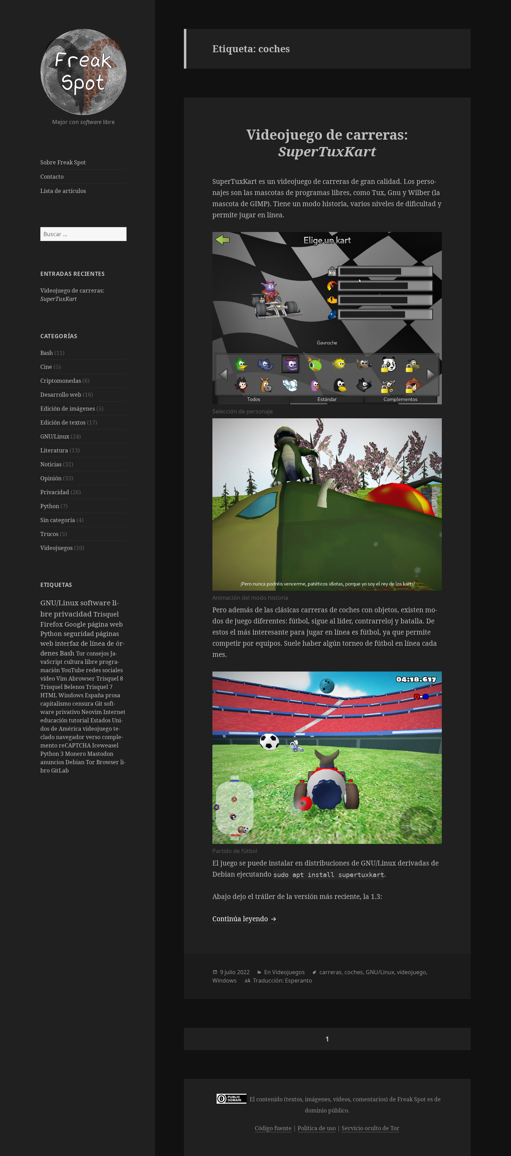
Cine (46, 367)
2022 (243, 972)
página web (105, 624)
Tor (81, 653)
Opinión (51, 478)
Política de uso (317, 1128)
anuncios (52, 762)
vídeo (48, 678)
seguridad (80, 633)
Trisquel (106, 614)
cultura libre (81, 662)
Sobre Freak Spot (63, 162)
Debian (75, 762)
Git (99, 703)
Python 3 (52, 754)
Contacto (52, 176)
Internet (114, 712)
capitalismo (56, 703)
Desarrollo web (60, 394)
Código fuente (273, 1128)
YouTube (73, 670)
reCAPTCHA (75, 745)
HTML (49, 695)
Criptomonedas (60, 381)
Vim (62, 678)
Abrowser (82, 678)
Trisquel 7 (99, 687)
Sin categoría (57, 520)
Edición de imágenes (67, 408)
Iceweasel (105, 745)
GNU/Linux (54, 436)
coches (353, 972)
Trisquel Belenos (63, 687)
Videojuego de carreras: (327, 142)
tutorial (79, 720)
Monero (76, 754)
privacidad (74, 614)
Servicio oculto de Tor (370, 1128)
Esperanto (298, 980)
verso (94, 737)
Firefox (52, 624)
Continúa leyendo (245, 918)
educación (54, 720)
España (95, 695)
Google (76, 624)
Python (49, 506)
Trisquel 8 (109, 678)
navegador (71, 737)
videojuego (98, 728)
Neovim (92, 712)
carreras (330, 972)
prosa (112, 695)
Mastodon (100, 754)
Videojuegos (56, 548)
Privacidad (54, 492)
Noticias (51, 464)
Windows (71, 695)
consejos (98, 653)
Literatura (54, 450)
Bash (46, 353)
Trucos (49, 534)
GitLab (60, 770)
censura (83, 703)
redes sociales (104, 670)
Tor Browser (103, 762)
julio (230, 972)
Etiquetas (56, 585)
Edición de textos (63, 422)
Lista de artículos (63, 191)
